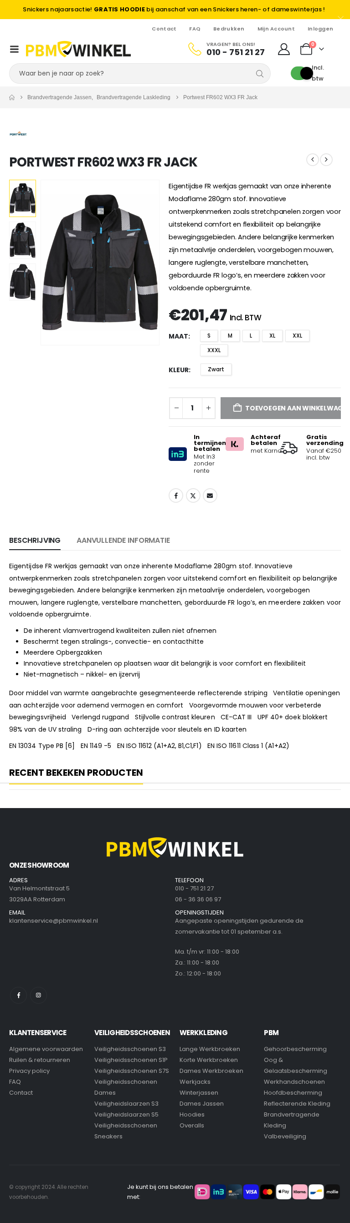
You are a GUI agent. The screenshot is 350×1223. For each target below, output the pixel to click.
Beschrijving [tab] (35, 540)
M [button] (230, 335)
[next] (326, 159)
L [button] (251, 335)
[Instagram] (38, 995)
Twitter (193, 495)
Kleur (179, 369)
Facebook (176, 495)
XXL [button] (297, 335)
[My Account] (284, 49)
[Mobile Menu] (14, 49)
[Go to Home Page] (12, 97)
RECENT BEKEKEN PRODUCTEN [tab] (76, 773)
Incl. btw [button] (318, 73)
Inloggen (320, 28)
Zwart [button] (216, 369)
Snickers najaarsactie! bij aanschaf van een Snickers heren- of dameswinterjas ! (174, 9)
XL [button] (272, 335)
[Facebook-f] (18, 995)
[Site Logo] (78, 49)
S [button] (209, 335)
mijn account (276, 28)
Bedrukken (228, 28)
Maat (178, 336)
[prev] (312, 159)
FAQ (195, 28)
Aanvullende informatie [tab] (123, 540)
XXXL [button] (214, 350)
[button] (51, 262)
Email (210, 495)
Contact (164, 28)
